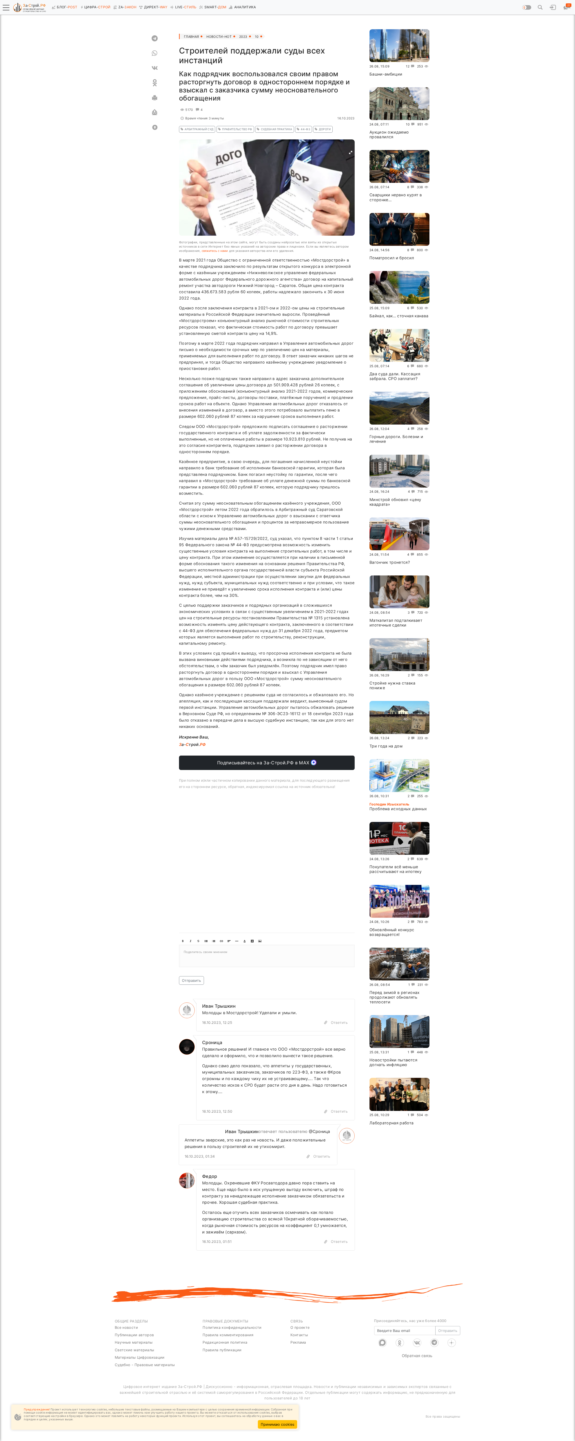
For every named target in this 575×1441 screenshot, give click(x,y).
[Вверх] (154, 127)
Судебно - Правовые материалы (145, 1365)
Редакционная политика (225, 1342)
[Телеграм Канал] (434, 1342)
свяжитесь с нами (215, 251)
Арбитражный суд (199, 129)
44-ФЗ (305, 129)
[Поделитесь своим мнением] (267, 956)
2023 (243, 36)
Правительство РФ (237, 129)
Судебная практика (276, 129)
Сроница (212, 1042)
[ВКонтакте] (417, 1342)
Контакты (299, 1335)
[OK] (154, 82)
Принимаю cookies (277, 1424)
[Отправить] (154, 112)
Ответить (339, 1022)
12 (407, 66)
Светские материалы (134, 1350)
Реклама (298, 1342)
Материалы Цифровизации (140, 1357)
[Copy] (326, 1022)
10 (257, 36)
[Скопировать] (308, 1156)
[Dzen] (451, 1342)
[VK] (154, 68)
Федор (209, 1176)
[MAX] (382, 1342)
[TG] (154, 38)
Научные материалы (134, 1342)
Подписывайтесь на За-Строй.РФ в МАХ (264, 762)
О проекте (300, 1327)
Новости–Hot (219, 36)
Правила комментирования (228, 1335)
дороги (325, 129)
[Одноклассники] (400, 1342)
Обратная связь (417, 1355)
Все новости (126, 1327)
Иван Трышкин (219, 1006)
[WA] (154, 53)
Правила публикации (222, 1350)
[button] (6, 7)
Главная (191, 36)
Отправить (191, 980)
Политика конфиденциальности (232, 1327)
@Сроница (319, 1131)
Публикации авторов (134, 1335)
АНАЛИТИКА (245, 7)
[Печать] (154, 97)
